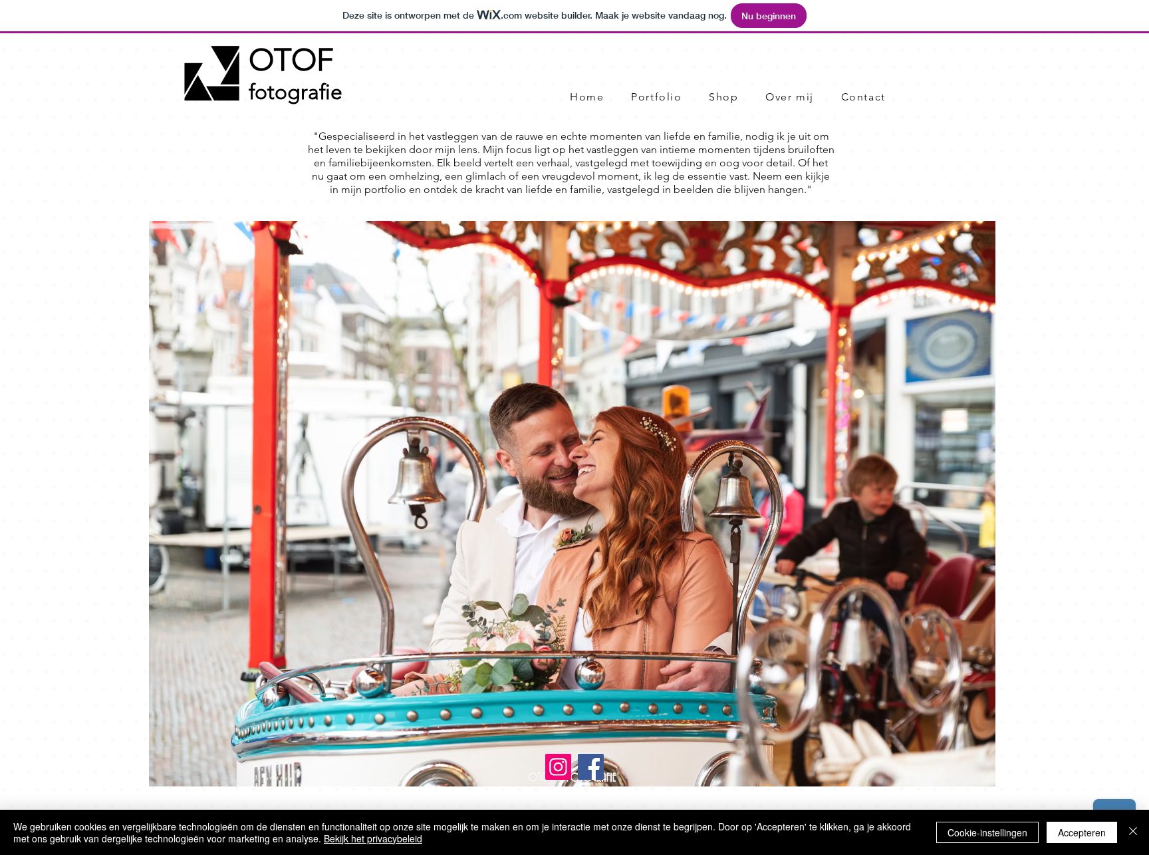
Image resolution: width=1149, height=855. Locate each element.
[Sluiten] (1133, 832)
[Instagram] (558, 767)
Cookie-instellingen (987, 832)
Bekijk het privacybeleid (373, 838)
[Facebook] (591, 767)
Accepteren (1082, 832)
